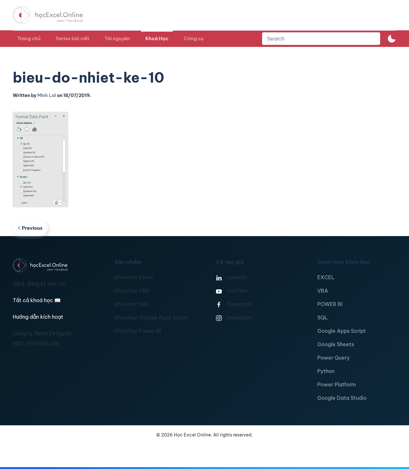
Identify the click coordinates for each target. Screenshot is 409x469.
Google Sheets (335, 344)
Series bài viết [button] (72, 38)
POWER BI (330, 304)
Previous (32, 228)
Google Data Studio (342, 398)
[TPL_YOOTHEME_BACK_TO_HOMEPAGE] (54, 15)
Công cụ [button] (194, 38)
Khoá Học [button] (156, 38)
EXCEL (326, 277)
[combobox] (321, 38)
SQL (322, 317)
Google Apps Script (341, 331)
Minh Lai (46, 95)
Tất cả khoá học (37, 300)
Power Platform (336, 384)
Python (326, 371)
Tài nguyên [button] (117, 38)
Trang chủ (29, 38)
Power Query (333, 357)
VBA (322, 290)
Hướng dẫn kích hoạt (38, 317)
